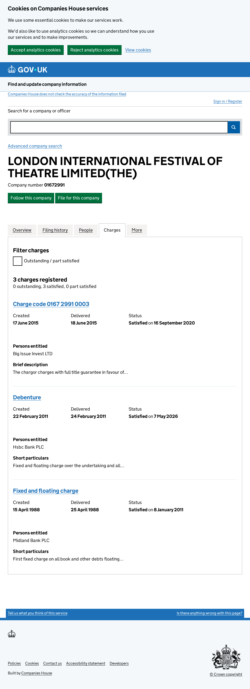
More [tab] (137, 230)
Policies (14, 663)
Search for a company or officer (39, 111)
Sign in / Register (227, 101)
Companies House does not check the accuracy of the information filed (67, 94)
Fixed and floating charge (45, 490)
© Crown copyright (226, 674)
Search (234, 127)
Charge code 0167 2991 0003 (51, 303)
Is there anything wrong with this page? (209, 613)
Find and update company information (47, 84)
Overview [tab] (22, 230)
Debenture (27, 397)
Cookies (32, 663)
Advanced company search (35, 146)
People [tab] (86, 230)
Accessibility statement (85, 663)
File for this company (78, 198)
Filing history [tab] (55, 230)
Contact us (52, 663)
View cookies (138, 50)
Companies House (36, 673)
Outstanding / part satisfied (51, 261)
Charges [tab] (112, 230)
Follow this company (31, 198)
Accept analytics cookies (36, 50)
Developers (119, 663)
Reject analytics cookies (94, 50)
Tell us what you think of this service (37, 613)
